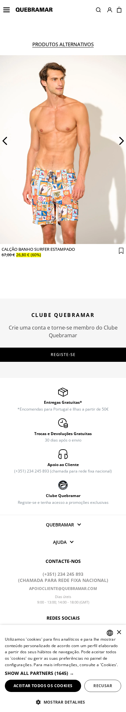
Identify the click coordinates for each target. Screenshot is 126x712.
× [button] (118, 632)
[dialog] (63, 668)
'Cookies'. (109, 664)
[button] (98, 9)
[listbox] (110, 633)
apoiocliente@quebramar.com (63, 588)
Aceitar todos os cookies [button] (43, 685)
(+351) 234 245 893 (63, 574)
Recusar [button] (102, 685)
